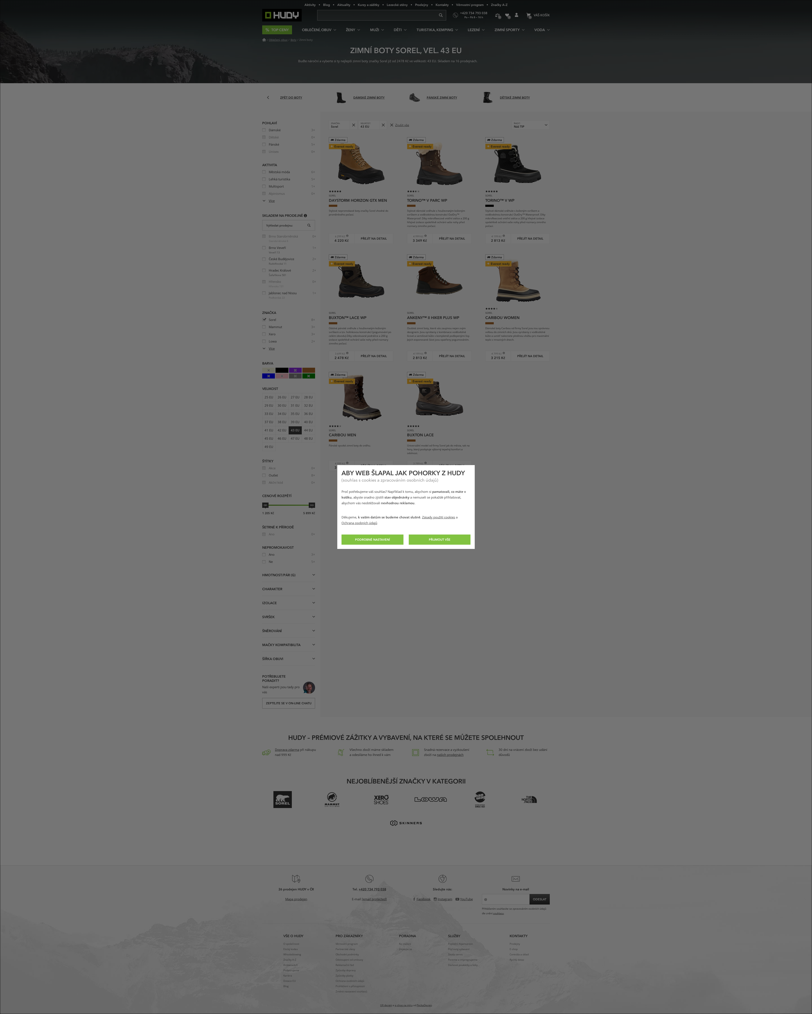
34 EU (282, 414)
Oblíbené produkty (507, 15)
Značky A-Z (499, 5)
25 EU (269, 397)
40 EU (308, 422)
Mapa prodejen (296, 899)
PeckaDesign (424, 1005)
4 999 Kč (416, 236)
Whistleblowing (292, 954)
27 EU (295, 397)
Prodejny (421, 5)
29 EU (269, 405)
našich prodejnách (450, 755)
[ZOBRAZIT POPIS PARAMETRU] (305, 215)
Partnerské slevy (345, 949)
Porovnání (497, 15)
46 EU (282, 438)
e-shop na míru (404, 1005)
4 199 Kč (495, 236)
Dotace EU (289, 981)
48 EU (308, 438)
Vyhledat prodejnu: (279, 225)
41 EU (269, 430)
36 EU (308, 414)
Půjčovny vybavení (458, 949)
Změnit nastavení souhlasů (351, 991)
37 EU (269, 422)
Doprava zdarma (287, 749)
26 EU (282, 397)
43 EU (295, 430)
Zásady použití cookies (438, 517)
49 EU (269, 447)
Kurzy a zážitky (368, 5)
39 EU (295, 422)
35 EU (295, 414)
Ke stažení (405, 944)
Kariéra (287, 976)
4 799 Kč (495, 353)
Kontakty (442, 5)
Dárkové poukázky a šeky (463, 965)
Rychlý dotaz (517, 960)
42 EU (282, 430)
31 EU (295, 405)
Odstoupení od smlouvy (349, 960)
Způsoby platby (344, 976)
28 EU (308, 397)
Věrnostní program (470, 5)
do (312, 505)
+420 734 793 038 (372, 889)
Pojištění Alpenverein (460, 944)
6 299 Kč (338, 236)
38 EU (282, 422)
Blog (326, 5)
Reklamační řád (345, 965)
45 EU (269, 438)
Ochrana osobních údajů (359, 523)
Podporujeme (291, 970)
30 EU (282, 405)
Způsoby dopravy (346, 970)
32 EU (308, 405)
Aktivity (310, 5)
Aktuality (343, 5)
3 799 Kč (416, 463)
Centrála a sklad (519, 954)
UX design (386, 1005)
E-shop (514, 949)
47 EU (295, 438)
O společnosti (291, 944)
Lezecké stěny (397, 5)
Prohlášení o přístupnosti (350, 986)
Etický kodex (290, 949)
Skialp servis (455, 954)
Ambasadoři (290, 965)
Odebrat (353, 125)
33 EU (269, 414)
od (265, 505)
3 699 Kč (338, 353)
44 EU (308, 430)
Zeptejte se (405, 949)
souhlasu (498, 913)
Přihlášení (516, 15)
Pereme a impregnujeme (462, 960)
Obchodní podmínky (347, 954)
